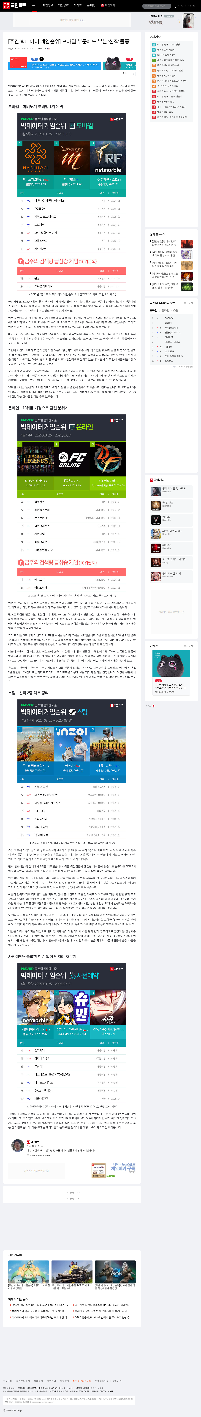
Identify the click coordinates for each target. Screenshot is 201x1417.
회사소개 (7, 1381)
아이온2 (168, 323)
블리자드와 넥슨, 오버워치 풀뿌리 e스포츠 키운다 (38, 1311)
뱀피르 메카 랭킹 (165, 112)
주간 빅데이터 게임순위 (168, 65)
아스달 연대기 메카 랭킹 (168, 44)
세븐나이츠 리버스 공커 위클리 (171, 106)
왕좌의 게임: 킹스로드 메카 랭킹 (172, 81)
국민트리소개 (23, 1381)
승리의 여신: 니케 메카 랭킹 (170, 70)
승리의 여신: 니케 (171, 573)
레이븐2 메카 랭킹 (165, 101)
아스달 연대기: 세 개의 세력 (175, 559)
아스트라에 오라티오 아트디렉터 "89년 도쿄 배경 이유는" (42, 1317)
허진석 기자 (13, 48)
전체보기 (188, 303)
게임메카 (110, 5)
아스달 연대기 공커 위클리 (169, 96)
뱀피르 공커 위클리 (166, 49)
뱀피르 (169, 346)
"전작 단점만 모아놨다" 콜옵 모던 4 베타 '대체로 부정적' (41, 1304)
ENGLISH (42, 48)
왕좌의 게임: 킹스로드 (174, 488)
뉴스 (34, 5)
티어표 (78, 5)
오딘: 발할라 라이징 (174, 356)
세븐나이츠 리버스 (172, 531)
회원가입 (191, 5)
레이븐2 (166, 545)
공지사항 (117, 1381)
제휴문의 (38, 1381)
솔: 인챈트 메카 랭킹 (166, 55)
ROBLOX (169, 318)
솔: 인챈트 (169, 351)
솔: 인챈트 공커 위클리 (167, 86)
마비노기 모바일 (172, 342)
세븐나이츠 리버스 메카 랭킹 (170, 60)
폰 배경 (91, 5)
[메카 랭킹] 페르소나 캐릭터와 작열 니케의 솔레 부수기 (164, 266)
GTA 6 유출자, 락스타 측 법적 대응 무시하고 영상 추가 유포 (106, 1317)
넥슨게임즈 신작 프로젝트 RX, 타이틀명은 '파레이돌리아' (105, 1304)
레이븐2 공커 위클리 (166, 75)
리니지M (169, 337)
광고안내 (51, 1381)
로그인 (180, 5)
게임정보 (48, 5)
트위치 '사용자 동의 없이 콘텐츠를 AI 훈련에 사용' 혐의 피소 (106, 1311)
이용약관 (64, 1381)
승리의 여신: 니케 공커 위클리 (171, 91)
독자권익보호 (102, 1381)
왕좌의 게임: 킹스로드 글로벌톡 (172, 117)
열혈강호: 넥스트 (173, 332)
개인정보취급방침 (82, 1381)
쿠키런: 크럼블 (171, 327)
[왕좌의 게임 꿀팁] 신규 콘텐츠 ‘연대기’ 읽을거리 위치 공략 (165, 287)
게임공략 (63, 5)
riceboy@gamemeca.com (40, 1155)
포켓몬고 (169, 360)
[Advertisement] (72, 20)
